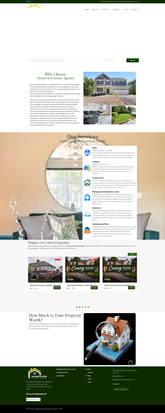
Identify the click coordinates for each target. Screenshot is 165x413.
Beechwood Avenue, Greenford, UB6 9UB (45, 285)
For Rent (57, 259)
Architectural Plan (62, 372)
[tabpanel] (45, 274)
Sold (89, 379)
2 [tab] (80, 309)
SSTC (90, 382)
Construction (61, 376)
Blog (126, 9)
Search (132, 60)
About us (95, 9)
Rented (133, 259)
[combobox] (107, 60)
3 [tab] (82, 309)
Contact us (116, 384)
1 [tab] (77, 309)
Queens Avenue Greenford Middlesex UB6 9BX (121, 285)
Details (57, 288)
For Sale (88, 376)
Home (86, 9)
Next (134, 254)
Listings (105, 9)
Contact (134, 9)
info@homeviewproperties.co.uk (124, 379)
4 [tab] (85, 309)
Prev (130, 254)
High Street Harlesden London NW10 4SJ (82, 285)
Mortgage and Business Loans (66, 369)
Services (115, 9)
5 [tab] (88, 309)
